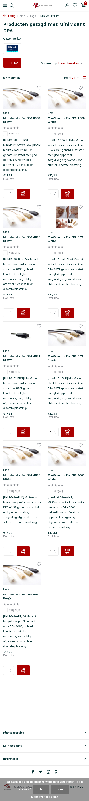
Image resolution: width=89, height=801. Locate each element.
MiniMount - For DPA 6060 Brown (21, 119)
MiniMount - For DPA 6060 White (66, 477)
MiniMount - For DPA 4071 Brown (21, 358)
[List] (84, 78)
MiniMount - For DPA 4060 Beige (21, 596)
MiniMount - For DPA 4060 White (66, 119)
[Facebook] (33, 772)
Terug (11, 16)
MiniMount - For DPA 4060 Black (21, 477)
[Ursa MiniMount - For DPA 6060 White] (67, 455)
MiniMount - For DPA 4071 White (66, 239)
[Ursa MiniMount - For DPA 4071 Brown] (22, 336)
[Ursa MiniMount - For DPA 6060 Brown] (22, 98)
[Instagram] (48, 772)
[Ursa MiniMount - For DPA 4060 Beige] (22, 574)
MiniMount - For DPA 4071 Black (66, 358)
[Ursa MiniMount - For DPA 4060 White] (67, 98)
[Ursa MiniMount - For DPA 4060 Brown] (22, 217)
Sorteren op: (49, 63)
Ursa (6, 112)
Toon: (67, 77)
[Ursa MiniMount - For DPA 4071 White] (67, 217)
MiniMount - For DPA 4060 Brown (21, 238)
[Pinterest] (56, 772)
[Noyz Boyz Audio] (44, 5)
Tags (33, 16)
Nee (60, 789)
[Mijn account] (67, 5)
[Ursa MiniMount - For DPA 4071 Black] (67, 336)
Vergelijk (14, 133)
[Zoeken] (11, 5)
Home (21, 16)
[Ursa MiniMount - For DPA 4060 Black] (22, 455)
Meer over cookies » (44, 796)
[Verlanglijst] (75, 5)
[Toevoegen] (23, 194)
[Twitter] (40, 772)
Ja (40, 789)
